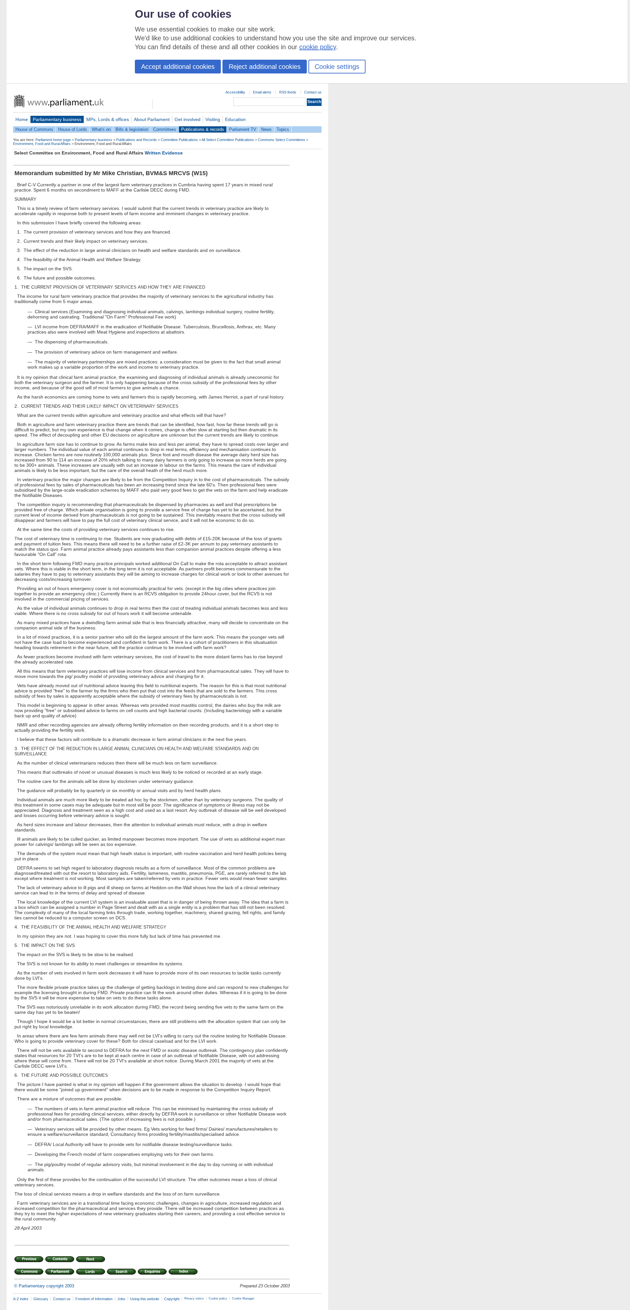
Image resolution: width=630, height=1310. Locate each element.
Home (21, 119)
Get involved (187, 119)
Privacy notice (194, 1298)
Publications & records (202, 129)
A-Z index (21, 1299)
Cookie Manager (243, 1298)
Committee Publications (179, 140)
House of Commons (34, 129)
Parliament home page (53, 140)
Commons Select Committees (281, 140)
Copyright (171, 1299)
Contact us (313, 92)
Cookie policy (218, 1298)
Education (235, 119)
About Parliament (152, 119)
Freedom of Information (94, 1299)
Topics (283, 129)
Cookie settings (337, 66)
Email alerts (262, 92)
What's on (101, 129)
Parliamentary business (57, 119)
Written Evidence (164, 152)
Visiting (212, 119)
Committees (164, 129)
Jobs (121, 1299)
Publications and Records (136, 140)
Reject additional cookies (265, 66)
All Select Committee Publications (227, 140)
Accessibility (235, 92)
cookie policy (317, 47)
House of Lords (72, 129)
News (266, 129)
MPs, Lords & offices (107, 119)
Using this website (144, 1299)
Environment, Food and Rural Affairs (42, 144)
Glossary (40, 1299)
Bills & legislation (132, 129)
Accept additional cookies (178, 66)
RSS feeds (287, 92)
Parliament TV (242, 129)
